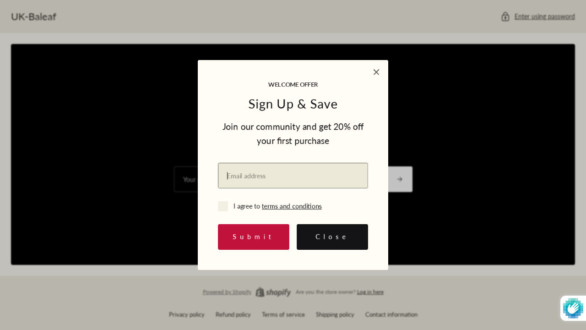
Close (332, 237)
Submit (254, 237)
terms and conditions (292, 206)
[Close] (376, 72)
